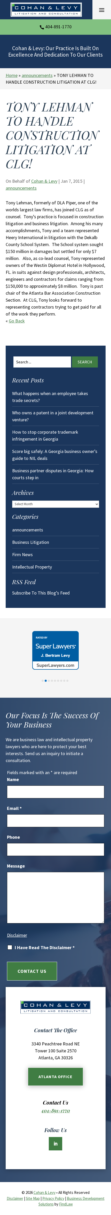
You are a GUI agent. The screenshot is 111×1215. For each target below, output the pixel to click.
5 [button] (55, 681)
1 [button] (43, 681)
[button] (102, 10)
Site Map (33, 1198)
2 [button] (46, 681)
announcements (21, 188)
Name (13, 779)
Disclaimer (17, 935)
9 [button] (67, 681)
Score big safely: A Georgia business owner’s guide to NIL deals (54, 454)
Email (14, 808)
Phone (13, 837)
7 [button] (61, 681)
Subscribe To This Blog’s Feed (41, 593)
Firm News (22, 554)
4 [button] (52, 681)
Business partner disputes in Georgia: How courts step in (53, 474)
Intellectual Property (32, 567)
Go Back (17, 321)
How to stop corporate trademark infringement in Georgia (45, 435)
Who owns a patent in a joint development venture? (52, 416)
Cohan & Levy (44, 181)
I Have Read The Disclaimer (45, 947)
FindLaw (66, 1204)
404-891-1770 (58, 27)
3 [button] (49, 681)
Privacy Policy (53, 1198)
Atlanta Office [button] (55, 1076)
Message (16, 866)
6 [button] (58, 681)
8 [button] (64, 681)
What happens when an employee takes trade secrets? (50, 396)
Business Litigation (30, 542)
